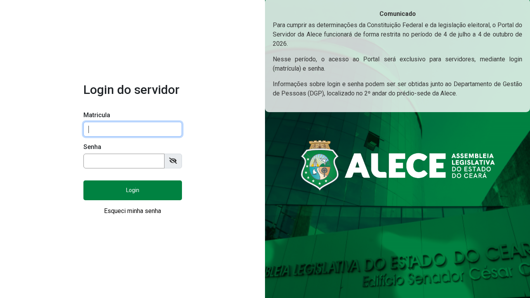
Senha (92, 147)
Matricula (96, 115)
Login (132, 190)
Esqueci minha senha (132, 211)
